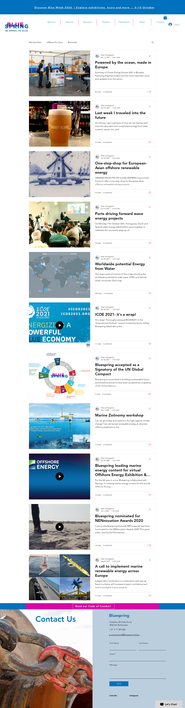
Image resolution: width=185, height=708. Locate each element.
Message (113, 665)
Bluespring (119, 615)
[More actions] (150, 56)
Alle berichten (35, 42)
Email (112, 654)
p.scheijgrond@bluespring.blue (124, 634)
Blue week (72, 42)
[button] (165, 17)
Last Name (143, 643)
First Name (114, 643)
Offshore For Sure (54, 42)
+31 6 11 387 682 (117, 629)
